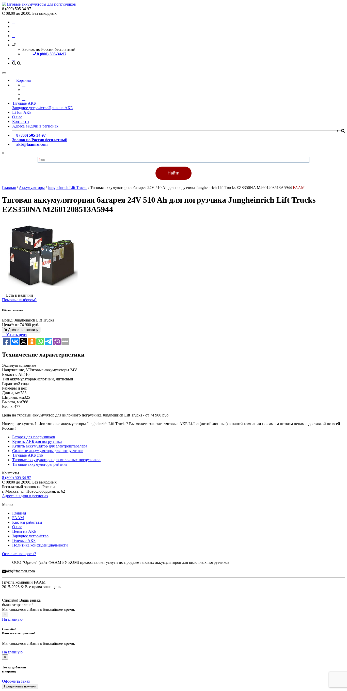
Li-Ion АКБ (21, 112)
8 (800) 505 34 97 (16, 477)
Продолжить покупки (20, 686)
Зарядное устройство (30, 108)
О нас (17, 117)
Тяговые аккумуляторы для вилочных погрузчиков (56, 460)
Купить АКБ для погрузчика (37, 441)
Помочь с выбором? (19, 300)
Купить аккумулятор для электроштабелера (49, 446)
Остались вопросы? (19, 554)
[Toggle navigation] (4, 73)
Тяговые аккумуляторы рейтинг (40, 464)
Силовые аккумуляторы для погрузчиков (47, 450)
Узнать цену (16, 334)
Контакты (20, 121)
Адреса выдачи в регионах (35, 126)
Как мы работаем (27, 522)
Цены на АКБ (61, 108)
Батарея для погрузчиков (33, 437)
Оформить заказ (16, 681)
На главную (12, 619)
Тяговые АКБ (24, 103)
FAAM (18, 518)
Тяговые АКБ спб (27, 455)
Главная (19, 513)
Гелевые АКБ (24, 540)
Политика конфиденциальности (40, 545)
